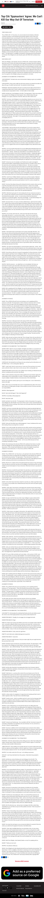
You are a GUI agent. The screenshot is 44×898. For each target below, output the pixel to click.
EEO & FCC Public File (20, 888)
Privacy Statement (28, 888)
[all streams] (42, 5)
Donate (39, 1)
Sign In (33, 1)
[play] (3, 5)
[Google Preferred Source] (22, 873)
